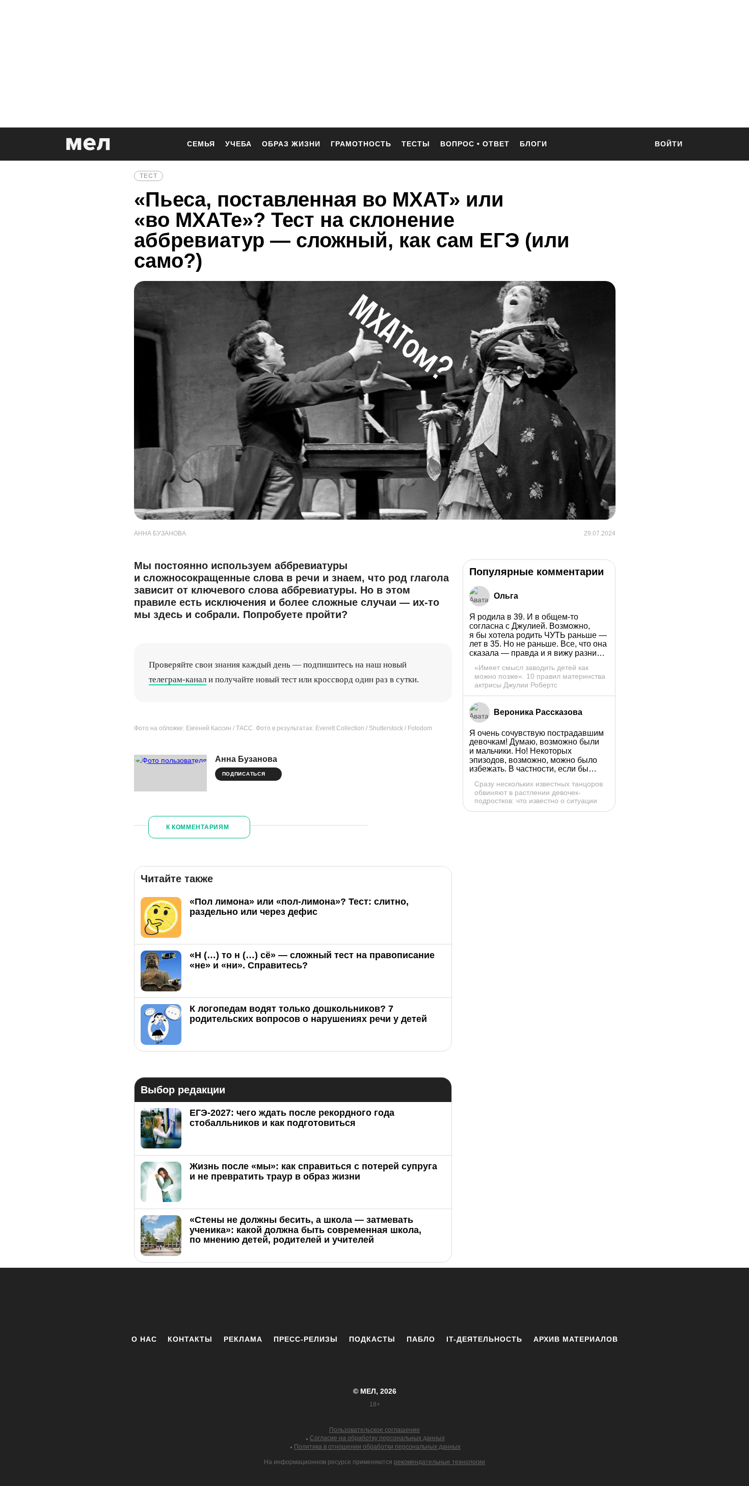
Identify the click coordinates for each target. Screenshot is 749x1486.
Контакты (190, 1339)
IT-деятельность (484, 1339)
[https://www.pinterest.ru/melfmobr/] (402, 1301)
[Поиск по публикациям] (634, 145)
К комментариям (197, 827)
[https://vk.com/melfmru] (346, 1301)
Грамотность (361, 144)
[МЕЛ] (88, 144)
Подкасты (372, 1339)
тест (148, 176)
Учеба (238, 144)
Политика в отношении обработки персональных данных (377, 1446)
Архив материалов (575, 1339)
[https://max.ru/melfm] (458, 1301)
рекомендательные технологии (439, 1462)
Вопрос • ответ (475, 144)
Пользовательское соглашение (374, 1429)
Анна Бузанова (246, 759)
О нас (144, 1339)
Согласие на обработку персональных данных (377, 1438)
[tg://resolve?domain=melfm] (290, 1301)
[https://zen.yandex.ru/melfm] (318, 1301)
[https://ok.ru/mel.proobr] (430, 1301)
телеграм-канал (177, 679)
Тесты (416, 144)
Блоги (533, 144)
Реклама (243, 1339)
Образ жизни (291, 144)
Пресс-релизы (306, 1339)
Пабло (421, 1339)
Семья (201, 144)
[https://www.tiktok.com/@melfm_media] (374, 1301)
